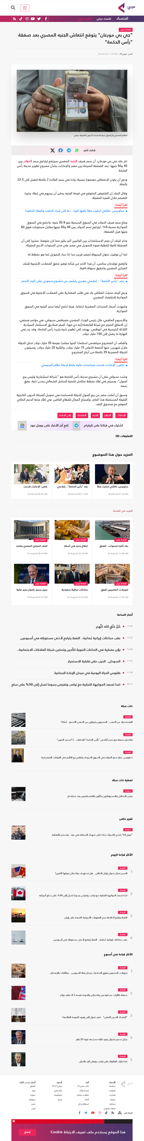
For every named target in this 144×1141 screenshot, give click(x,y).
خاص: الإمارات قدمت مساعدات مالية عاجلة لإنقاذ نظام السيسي (82, 365)
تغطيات (112, 1090)
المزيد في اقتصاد (123, 511)
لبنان (33, 1108)
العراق (32, 1086)
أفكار (87, 1099)
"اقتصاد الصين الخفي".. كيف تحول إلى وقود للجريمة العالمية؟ (94, 1017)
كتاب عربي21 (83, 1086)
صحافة (113, 1104)
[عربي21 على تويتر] (39, 19)
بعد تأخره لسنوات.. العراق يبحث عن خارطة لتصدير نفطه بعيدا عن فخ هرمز (112, 547)
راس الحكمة (65, 415)
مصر (33, 1104)
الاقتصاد (81, 415)
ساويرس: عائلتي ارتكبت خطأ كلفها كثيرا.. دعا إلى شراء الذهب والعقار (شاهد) (74, 210)
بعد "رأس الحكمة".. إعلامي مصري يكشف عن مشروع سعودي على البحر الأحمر (72, 281)
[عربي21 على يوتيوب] (33, 19)
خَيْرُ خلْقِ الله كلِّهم (108, 626)
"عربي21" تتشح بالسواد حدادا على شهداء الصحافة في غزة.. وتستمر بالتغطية (92, 835)
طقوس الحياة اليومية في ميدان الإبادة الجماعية (87, 673)
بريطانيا (32, 1099)
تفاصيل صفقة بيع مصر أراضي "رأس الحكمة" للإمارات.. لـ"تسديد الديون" (95, 740)
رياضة (113, 1099)
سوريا (32, 1095)
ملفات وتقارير (110, 1108)
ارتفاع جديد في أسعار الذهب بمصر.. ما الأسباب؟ (73, 547)
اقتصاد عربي (84, 19)
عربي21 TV (57, 1086)
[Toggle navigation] (25, 8)
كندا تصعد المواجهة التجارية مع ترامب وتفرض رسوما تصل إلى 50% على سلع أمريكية (66, 685)
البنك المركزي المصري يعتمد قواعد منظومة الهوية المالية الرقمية (31, 547)
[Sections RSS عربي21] (119, 1113)
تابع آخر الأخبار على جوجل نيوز (49, 425)
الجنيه (73, 161)
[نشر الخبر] (53, 150)
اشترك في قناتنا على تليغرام (103, 425)
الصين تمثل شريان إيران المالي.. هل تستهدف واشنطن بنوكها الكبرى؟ (91, 873)
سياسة (128, 791)
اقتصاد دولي (104, 19)
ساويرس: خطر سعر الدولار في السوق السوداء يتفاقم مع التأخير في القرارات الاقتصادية (87, 758)
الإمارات (121, 415)
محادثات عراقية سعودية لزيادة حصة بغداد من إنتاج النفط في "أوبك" (74, 590)
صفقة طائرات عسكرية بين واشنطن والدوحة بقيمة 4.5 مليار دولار (93, 995)
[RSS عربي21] (14, 19)
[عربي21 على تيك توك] (20, 19)
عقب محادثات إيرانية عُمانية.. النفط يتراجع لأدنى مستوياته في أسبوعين (70, 638)
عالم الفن (58, 1090)
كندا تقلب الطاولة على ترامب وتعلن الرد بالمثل (103, 1062)
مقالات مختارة (83, 1095)
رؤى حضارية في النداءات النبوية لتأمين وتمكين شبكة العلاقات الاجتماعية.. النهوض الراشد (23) (68, 650)
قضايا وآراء (84, 1090)
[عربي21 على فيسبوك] (46, 19)
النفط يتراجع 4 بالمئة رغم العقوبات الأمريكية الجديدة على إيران (95, 918)
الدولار (28, 161)
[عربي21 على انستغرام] (26, 19)
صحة (60, 1099)
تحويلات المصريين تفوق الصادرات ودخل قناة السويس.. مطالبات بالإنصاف (114, 590)
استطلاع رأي (83, 1104)
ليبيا (33, 1090)
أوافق (27, 1132)
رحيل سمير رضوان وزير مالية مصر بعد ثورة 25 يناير (32, 590)
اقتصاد (122, 19)
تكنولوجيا (58, 1095)
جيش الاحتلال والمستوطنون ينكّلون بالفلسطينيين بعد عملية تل (100, 796)
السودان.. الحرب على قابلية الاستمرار (94, 661)
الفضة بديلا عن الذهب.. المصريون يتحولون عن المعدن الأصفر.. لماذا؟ (97, 722)
